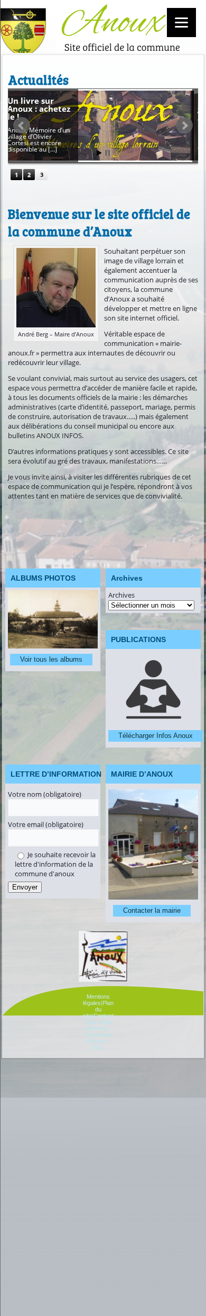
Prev (21, 125)
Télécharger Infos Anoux (155, 736)
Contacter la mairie (152, 910)
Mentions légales (96, 999)
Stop (107, 153)
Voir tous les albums (51, 659)
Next (184, 125)
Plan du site (98, 1009)
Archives (121, 595)
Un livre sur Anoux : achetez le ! (44, 108)
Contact (103, 1015)
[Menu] (181, 22)
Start (99, 153)
